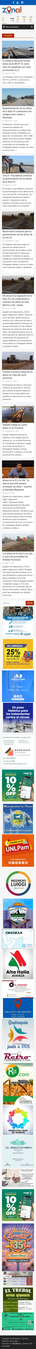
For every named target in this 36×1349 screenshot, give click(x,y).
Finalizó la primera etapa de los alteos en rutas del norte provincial (18, 375)
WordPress (16, 1344)
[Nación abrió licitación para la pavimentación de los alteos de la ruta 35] (18, 220)
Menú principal (12, 27)
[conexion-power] (18, 1056)
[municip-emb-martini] (18, 913)
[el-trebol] (18, 1300)
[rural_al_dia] (18, 1084)
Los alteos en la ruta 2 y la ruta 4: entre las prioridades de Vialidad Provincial (17, 556)
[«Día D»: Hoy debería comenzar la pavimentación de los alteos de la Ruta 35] (18, 164)
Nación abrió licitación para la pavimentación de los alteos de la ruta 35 (17, 234)
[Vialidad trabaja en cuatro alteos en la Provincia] (18, 414)
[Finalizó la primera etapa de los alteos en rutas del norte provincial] (18, 361)
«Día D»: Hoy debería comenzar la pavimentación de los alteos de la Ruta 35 (17, 178)
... (25, 83)
